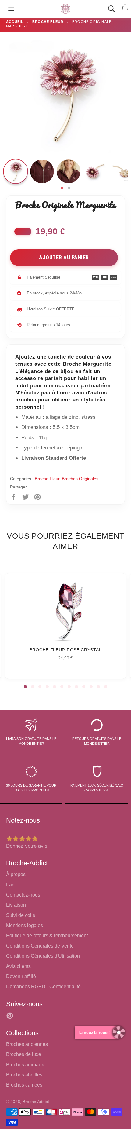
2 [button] (69, 188)
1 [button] (62, 188)
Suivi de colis (20, 915)
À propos (16, 874)
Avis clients (18, 966)
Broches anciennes (27, 1044)
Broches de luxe (23, 1054)
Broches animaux (25, 1064)
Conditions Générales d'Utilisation (43, 956)
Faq (10, 884)
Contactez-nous (23, 894)
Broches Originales (80, 478)
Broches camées (24, 1084)
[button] (25, 687)
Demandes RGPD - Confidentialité (43, 986)
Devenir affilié (21, 976)
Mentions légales (24, 925)
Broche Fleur (47, 478)
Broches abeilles (24, 1074)
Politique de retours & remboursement (47, 935)
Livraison (16, 905)
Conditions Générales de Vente (40, 945)
